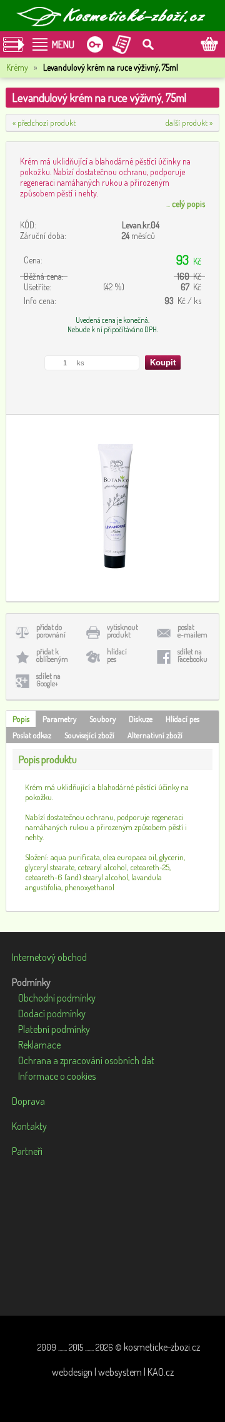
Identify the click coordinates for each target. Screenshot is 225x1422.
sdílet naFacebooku (193, 655)
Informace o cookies (57, 1076)
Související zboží (89, 735)
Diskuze (140, 719)
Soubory (102, 719)
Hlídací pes (182, 719)
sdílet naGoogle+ (48, 679)
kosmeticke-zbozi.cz (162, 1347)
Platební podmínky (54, 1029)
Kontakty (29, 1126)
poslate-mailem (193, 630)
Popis (20, 719)
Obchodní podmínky (57, 998)
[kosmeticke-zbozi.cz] (112, 15)
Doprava (28, 1101)
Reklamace (39, 1045)
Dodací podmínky (52, 1013)
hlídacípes (117, 655)
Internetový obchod (49, 957)
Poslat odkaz (31, 735)
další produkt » (189, 123)
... (185, 203)
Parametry (59, 719)
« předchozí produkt (44, 123)
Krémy (17, 67)
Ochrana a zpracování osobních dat (86, 1060)
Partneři (27, 1151)
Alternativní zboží (155, 735)
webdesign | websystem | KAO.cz (113, 1372)
